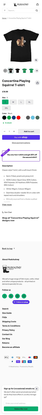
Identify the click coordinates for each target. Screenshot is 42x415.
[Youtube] (24, 296)
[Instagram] (17, 296)
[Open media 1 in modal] (21, 45)
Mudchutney (14, 366)
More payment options (21, 143)
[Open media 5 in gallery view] (31, 70)
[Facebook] (4, 296)
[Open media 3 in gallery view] (17, 70)
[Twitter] (11, 296)
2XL (6, 108)
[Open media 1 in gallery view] (10, 70)
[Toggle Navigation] (4, 4)
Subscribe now (21, 409)
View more (7, 205)
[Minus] (4, 131)
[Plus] (14, 131)
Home (4, 18)
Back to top (7, 248)
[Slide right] (37, 71)
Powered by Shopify (26, 366)
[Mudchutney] (21, 4)
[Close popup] (36, 388)
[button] (21, 10)
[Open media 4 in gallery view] (24, 70)
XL (29, 102)
